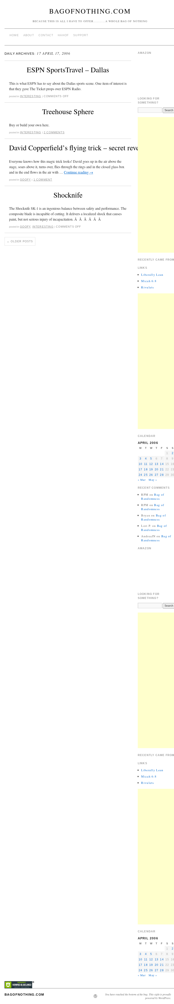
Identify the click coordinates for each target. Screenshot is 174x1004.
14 (162, 464)
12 (151, 464)
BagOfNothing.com (90, 10)
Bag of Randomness (152, 497)
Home (14, 35)
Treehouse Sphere (68, 111)
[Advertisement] (156, 185)
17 (140, 469)
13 (156, 464)
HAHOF (63, 35)
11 (145, 464)
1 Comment (43, 179)
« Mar (142, 479)
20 (156, 469)
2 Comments (54, 132)
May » (153, 479)
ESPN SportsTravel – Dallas (68, 69)
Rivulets (147, 287)
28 (162, 474)
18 (145, 469)
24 (140, 474)
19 (151, 469)
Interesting (30, 96)
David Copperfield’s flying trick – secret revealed (80, 147)
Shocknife (67, 195)
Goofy (25, 179)
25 (145, 474)
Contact (46, 35)
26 (151, 474)
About (28, 35)
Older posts (20, 241)
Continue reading (78, 172)
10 (140, 464)
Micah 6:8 (149, 281)
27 (156, 474)
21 (162, 469)
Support (80, 35)
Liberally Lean (152, 275)
